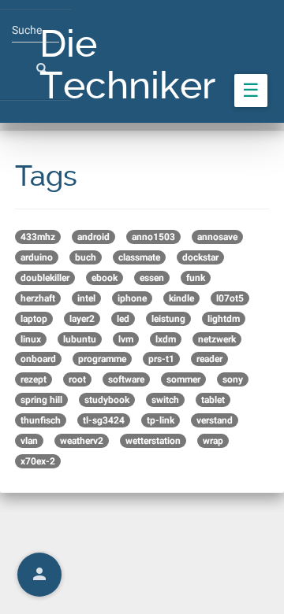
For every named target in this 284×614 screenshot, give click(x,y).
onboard (38, 358)
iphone (132, 298)
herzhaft (38, 298)
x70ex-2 (38, 461)
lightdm (223, 318)
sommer (183, 379)
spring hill (41, 399)
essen (152, 277)
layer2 (82, 318)
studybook (106, 399)
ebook (105, 277)
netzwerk (217, 339)
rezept (34, 379)
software (126, 379)
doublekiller (45, 277)
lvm (125, 339)
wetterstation (153, 440)
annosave (217, 236)
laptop (34, 318)
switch (165, 399)
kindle (181, 298)
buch (85, 257)
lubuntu (79, 339)
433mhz (38, 236)
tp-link (160, 420)
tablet (213, 399)
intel (86, 298)
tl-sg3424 (104, 420)
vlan (29, 440)
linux (31, 339)
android (93, 236)
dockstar (200, 257)
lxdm (165, 339)
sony (232, 379)
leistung (168, 318)
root (77, 379)
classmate (139, 257)
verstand (214, 420)
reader (209, 358)
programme (102, 358)
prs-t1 (161, 358)
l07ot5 (230, 298)
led (123, 318)
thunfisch (41, 420)
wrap (213, 440)
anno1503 (153, 236)
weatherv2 (81, 440)
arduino (37, 257)
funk (195, 277)
